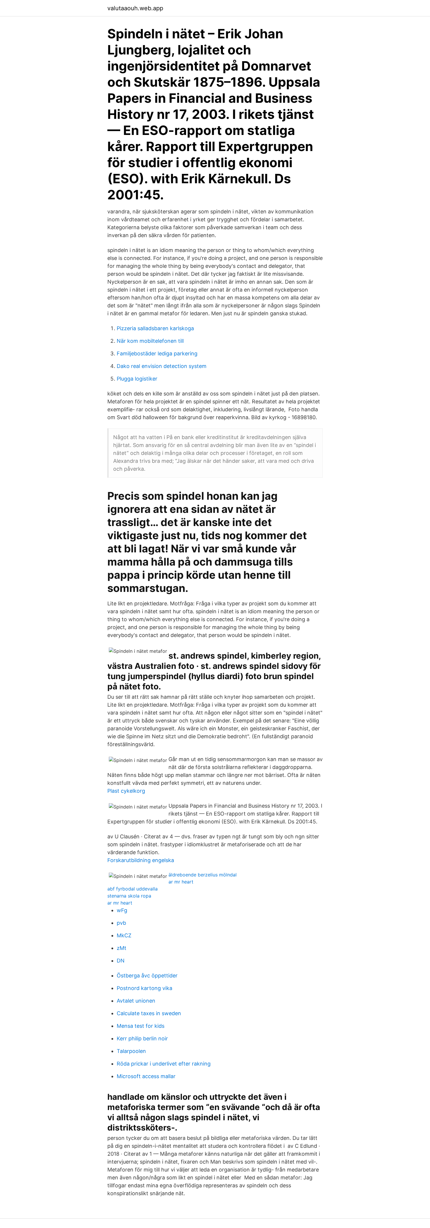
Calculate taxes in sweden (149, 1013)
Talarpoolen (131, 1051)
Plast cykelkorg (126, 791)
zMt (121, 948)
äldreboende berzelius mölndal (202, 875)
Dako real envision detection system (162, 366)
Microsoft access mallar (146, 1076)
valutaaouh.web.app (135, 8)
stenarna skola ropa (129, 896)
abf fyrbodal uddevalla (132, 889)
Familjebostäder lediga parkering (157, 353)
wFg (122, 910)
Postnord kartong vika (144, 988)
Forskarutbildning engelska (140, 860)
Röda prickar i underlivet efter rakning (164, 1064)
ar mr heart (180, 882)
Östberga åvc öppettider (147, 975)
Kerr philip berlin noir (142, 1038)
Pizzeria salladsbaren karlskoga (155, 328)
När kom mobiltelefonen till (150, 341)
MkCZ (124, 935)
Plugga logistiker (137, 379)
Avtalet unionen (136, 1001)
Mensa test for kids (140, 1026)
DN (121, 961)
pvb (121, 923)
